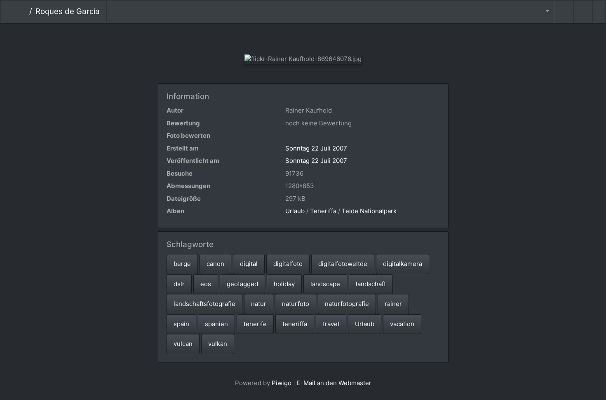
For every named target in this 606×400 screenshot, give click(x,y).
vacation (402, 324)
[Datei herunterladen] (583, 11)
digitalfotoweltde (342, 264)
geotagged (242, 284)
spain (181, 324)
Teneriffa (323, 211)
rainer (393, 304)
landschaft (371, 284)
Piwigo (281, 383)
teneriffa (294, 324)
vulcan (183, 344)
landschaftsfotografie (204, 304)
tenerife (255, 324)
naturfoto (295, 304)
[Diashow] (563, 11)
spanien (216, 324)
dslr (179, 284)
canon (215, 264)
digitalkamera (402, 264)
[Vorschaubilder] (303, 37)
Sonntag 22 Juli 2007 (316, 148)
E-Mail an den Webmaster (334, 383)
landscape (325, 284)
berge (182, 264)
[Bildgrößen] (541, 11)
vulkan (217, 344)
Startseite (23, 11)
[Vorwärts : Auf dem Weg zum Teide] (331, 37)
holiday (284, 284)
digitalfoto (288, 264)
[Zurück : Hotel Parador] (275, 37)
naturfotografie (347, 304)
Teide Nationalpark (369, 211)
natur (258, 304)
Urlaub (295, 211)
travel (331, 324)
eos (205, 284)
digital (249, 264)
